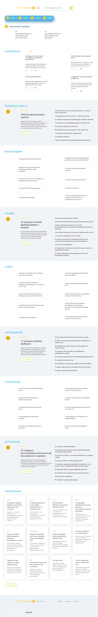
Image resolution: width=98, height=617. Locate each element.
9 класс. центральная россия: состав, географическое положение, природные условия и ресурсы (74, 227)
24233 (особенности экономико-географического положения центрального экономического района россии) (76, 306)
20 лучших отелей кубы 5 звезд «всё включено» (29, 427)
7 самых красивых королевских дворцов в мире (72, 140)
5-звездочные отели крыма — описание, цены (72, 116)
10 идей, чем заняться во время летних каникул (72, 367)
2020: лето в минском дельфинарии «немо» (76, 427)
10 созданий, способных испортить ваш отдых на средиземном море (73, 249)
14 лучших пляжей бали (64, 244)
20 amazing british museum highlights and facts (71, 469)
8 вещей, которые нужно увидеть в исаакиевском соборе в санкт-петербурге (29, 169)
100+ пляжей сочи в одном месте (81, 57)
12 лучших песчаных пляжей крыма (29, 188)
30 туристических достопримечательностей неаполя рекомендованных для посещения (71, 240)
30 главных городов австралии (66, 480)
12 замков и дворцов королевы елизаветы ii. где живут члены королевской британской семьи (73, 465)
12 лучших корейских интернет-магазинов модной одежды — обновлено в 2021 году (31, 284)
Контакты (76, 601)
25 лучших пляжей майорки (65, 446)
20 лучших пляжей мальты (26, 197)
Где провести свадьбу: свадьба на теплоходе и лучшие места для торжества (14, 506)
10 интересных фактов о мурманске (68, 133)
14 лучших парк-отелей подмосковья (68, 461)
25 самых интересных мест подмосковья (82, 532)
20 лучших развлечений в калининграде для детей (74, 357)
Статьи (54, 531)
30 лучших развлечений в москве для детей (30, 408)
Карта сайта (68, 601)
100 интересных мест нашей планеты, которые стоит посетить (72, 111)
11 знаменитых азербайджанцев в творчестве (72, 123)
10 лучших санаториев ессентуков (75, 179)
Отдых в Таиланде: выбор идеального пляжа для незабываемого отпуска (14, 537)
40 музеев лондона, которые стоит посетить (71, 130)
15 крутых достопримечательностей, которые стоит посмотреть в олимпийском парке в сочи (76, 197)
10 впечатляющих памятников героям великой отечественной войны (72, 451)
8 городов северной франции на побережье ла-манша (28, 398)
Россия (25, 18)
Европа (13, 18)
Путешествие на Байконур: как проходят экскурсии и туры (60, 505)
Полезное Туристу (34, 531)
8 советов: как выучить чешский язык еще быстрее (74, 221)
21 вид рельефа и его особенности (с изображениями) (76, 417)
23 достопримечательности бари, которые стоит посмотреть (52, 35)
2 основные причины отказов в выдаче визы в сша (74, 232)
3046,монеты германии (63, 476)
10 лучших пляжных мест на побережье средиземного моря (69, 352)
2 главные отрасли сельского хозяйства (81, 77)
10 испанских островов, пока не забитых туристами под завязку (30, 274)
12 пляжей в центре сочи (64, 360)
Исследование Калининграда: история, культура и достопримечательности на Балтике (83, 507)
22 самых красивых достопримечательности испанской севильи (71, 254)
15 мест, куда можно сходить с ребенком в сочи (82, 562)
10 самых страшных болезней (66, 370)
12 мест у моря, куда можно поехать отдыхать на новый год (73, 341)
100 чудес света (57, 560)
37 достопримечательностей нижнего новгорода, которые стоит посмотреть (30, 295)
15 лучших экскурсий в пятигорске (67, 236)
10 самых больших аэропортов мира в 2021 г (76, 284)
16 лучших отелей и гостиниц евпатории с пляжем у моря (74, 456)
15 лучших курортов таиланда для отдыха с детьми (74, 119)
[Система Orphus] (28, 613)
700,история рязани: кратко (33, 116)
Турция (37, 18)
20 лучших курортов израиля (27, 317)
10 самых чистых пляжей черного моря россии (30, 389)
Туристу (50, 18)
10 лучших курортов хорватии (66, 126)
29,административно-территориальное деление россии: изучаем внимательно (77, 159)
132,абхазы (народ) (62, 137)
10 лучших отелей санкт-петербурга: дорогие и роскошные (34, 57)
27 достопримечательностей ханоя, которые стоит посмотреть (38, 563)
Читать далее (26, 133)
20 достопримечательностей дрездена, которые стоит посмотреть (77, 295)
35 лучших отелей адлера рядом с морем (31, 225)
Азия (8, 531)
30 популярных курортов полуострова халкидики (73, 363)
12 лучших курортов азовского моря (29, 159)
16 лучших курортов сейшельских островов (75, 169)
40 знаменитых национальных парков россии (72, 473)
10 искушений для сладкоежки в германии (28, 417)
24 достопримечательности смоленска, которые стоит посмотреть (23, 35)
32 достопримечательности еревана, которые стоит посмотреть (76, 389)
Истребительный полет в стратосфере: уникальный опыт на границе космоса (37, 506)
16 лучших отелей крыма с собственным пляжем (77, 398)
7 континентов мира (33, 77)
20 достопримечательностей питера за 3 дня (71, 337)
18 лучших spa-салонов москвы (66, 218)
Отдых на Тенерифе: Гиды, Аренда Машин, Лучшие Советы (59, 536)
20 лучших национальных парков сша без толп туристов (77, 408)
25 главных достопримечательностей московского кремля (36, 453)
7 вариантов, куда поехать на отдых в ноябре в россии (13, 562)
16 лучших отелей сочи (72, 188)
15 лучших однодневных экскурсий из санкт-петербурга (76, 274)
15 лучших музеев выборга (31, 342)
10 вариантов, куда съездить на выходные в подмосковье (71, 347)
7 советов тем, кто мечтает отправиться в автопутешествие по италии (30, 179)
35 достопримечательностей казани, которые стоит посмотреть (76, 317)
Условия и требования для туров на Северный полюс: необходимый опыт (37, 537)
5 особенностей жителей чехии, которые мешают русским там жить (31, 306)
